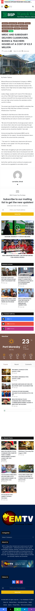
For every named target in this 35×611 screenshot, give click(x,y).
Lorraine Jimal (7, 51)
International (6, 26)
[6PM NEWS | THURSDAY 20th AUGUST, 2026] (6, 372)
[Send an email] (10, 51)
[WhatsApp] (17, 609)
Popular (5, 364)
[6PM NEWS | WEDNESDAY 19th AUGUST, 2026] (6, 379)
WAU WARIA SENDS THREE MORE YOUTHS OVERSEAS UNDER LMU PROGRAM (8, 300)
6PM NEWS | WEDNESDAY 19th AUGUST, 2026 (20, 377)
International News (22, 602)
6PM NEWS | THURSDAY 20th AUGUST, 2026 (20, 370)
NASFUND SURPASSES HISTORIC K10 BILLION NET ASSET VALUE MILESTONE (8, 279)
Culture (5, 604)
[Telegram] (24, 609)
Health (30, 602)
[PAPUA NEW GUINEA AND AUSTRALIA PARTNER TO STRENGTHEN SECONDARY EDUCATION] (26, 469)
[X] (10, 609)
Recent (17, 364)
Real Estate (24, 28)
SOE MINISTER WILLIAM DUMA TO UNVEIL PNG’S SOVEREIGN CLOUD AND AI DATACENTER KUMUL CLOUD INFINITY (25, 281)
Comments (28, 364)
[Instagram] (21, 582)
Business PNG (12, 23)
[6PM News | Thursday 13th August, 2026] (26, 445)
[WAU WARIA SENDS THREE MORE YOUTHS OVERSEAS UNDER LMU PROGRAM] (9, 292)
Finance (28, 23)
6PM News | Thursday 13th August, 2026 (26, 452)
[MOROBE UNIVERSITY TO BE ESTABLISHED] (17, 227)
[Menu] (2, 7)
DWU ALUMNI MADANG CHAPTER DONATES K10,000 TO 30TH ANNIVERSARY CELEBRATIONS (24, 302)
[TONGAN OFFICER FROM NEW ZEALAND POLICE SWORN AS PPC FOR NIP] (6, 394)
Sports (10, 604)
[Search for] (33, 7)
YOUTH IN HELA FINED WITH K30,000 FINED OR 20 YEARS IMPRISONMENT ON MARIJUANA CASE (8, 477)
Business (5, 23)
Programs (16, 28)
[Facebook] (13, 582)
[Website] (17, 184)
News (16, 26)
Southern (5, 31)
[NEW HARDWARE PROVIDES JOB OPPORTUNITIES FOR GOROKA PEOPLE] (17, 246)
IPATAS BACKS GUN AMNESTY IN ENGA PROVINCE (6, 496)
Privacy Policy (16, 604)
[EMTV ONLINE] (10, 6)
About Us (5, 602)
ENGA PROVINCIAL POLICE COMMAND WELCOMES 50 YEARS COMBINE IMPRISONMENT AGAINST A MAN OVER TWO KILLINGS (22, 401)
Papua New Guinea (7, 28)
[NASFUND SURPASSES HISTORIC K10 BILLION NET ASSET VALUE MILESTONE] (9, 271)
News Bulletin (23, 26)
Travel (10, 31)
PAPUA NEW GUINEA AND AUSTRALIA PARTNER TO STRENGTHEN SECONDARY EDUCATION (25, 477)
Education (21, 23)
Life (12, 26)
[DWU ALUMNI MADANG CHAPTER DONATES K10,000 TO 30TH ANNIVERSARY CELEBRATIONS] (26, 292)
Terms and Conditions (26, 604)
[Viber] (31, 609)
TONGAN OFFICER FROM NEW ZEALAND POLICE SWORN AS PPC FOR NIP (22, 393)
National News (13, 602)
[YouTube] (17, 582)
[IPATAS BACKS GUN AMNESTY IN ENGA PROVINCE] (9, 489)
